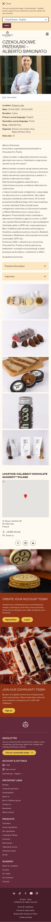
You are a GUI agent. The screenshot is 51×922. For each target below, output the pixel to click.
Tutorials (5, 881)
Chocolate (6, 823)
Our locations (7, 878)
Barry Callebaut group (11, 800)
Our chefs (6, 874)
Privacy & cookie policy (25, 910)
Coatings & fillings (9, 835)
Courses (5, 870)
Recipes (5, 785)
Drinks (4, 855)
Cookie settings (25, 917)
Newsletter (6, 808)
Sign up (8, 710)
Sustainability (8, 793)
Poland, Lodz (18, 105)
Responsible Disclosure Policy (25, 914)
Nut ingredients (8, 831)
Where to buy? (8, 812)
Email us (10, 535)
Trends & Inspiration (10, 789)
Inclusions (6, 839)
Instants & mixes (9, 851)
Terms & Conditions (25, 907)
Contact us (6, 804)
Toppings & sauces (9, 847)
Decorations (7, 843)
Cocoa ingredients (9, 827)
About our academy (10, 866)
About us (5, 796)
